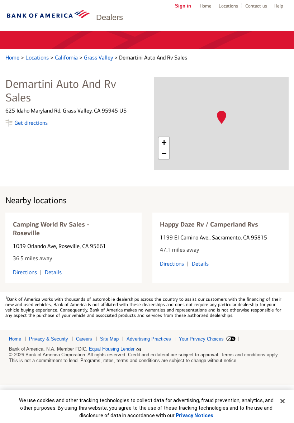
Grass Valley (99, 57)
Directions (25, 272)
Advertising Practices (149, 339)
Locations (228, 6)
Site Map (109, 339)
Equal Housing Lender (111, 349)
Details (53, 272)
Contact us (256, 6)
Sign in (183, 6)
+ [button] (164, 142)
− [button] (164, 153)
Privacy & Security (48, 339)
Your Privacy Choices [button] (201, 339)
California (67, 57)
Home (206, 6)
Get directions (31, 122)
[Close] (282, 401)
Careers (84, 339)
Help (278, 6)
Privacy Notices (194, 415)
